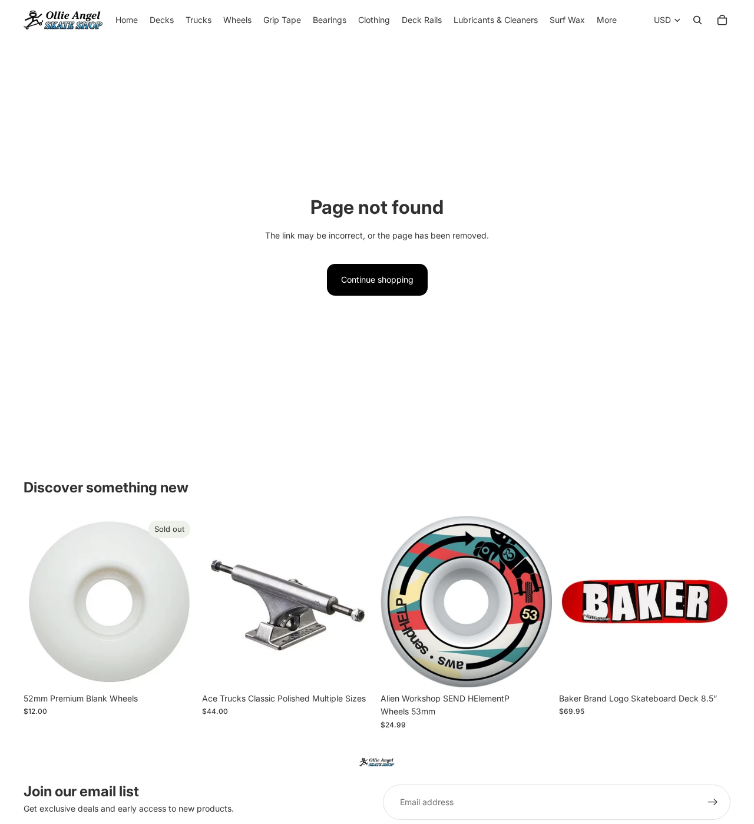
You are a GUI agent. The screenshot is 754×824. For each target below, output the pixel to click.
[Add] (533, 669)
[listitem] (607, 20)
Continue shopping (377, 279)
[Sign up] (712, 802)
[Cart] (722, 20)
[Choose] (355, 669)
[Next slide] (355, 601)
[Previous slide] (219, 601)
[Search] (697, 20)
